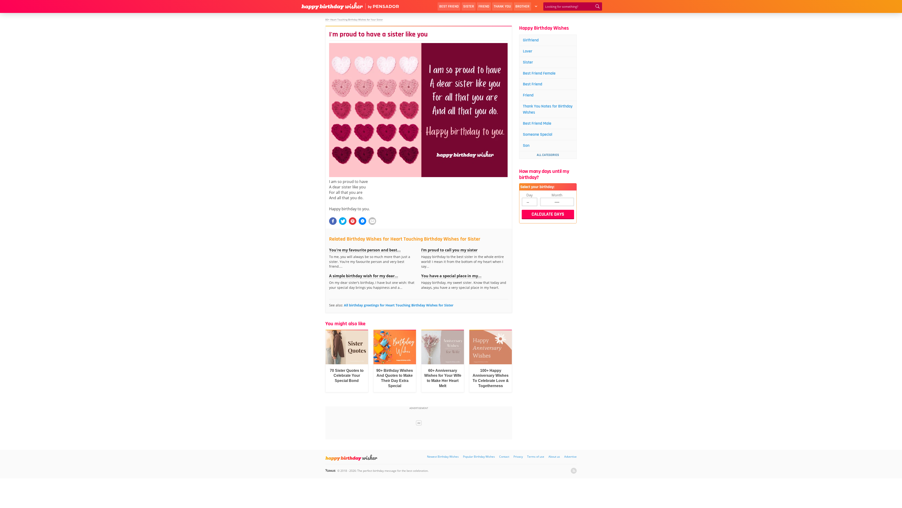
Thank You (502, 6)
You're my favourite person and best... (365, 250)
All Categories (548, 155)
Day (529, 195)
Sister (468, 6)
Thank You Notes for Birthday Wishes (547, 109)
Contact (504, 457)
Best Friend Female (539, 73)
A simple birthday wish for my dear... (363, 275)
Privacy (518, 457)
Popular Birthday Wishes (479, 457)
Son (526, 145)
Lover (527, 51)
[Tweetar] (342, 221)
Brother (522, 6)
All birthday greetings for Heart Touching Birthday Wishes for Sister (398, 305)
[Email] (372, 221)
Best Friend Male (537, 123)
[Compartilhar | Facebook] (333, 221)
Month (557, 195)
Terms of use (535, 457)
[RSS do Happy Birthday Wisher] (574, 471)
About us (554, 457)
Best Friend (449, 6)
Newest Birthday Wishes (443, 457)
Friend (483, 6)
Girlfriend (531, 40)
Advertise (570, 457)
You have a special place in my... (451, 275)
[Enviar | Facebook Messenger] (362, 221)
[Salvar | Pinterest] (352, 221)
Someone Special (537, 134)
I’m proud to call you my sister (449, 250)
